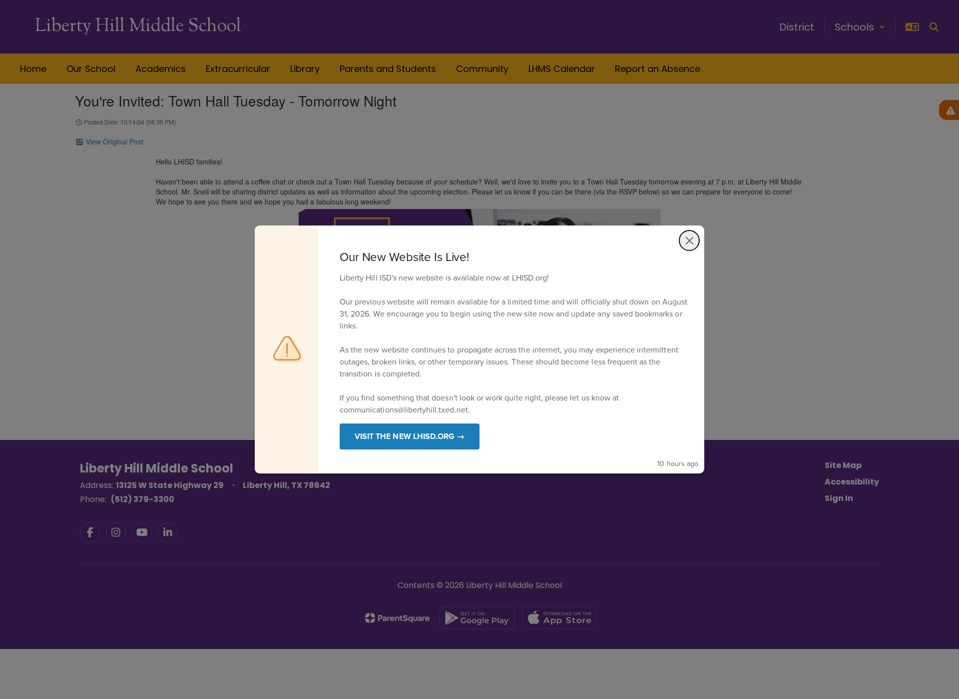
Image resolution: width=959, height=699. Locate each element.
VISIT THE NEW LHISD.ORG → (410, 436)
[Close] (689, 240)
